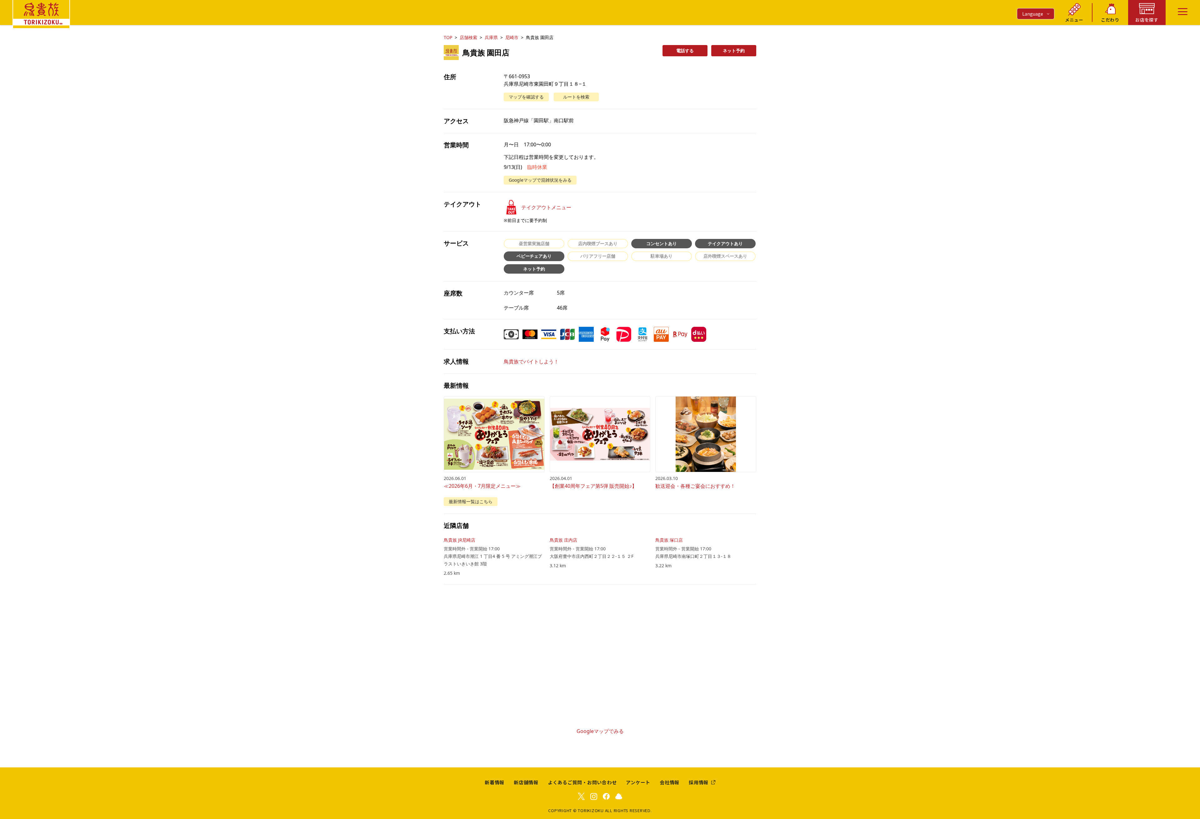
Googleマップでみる (600, 731)
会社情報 (669, 782)
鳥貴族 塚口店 (669, 540)
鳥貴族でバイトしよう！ (531, 361)
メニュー (1074, 20)
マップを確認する (526, 97)
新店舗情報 (526, 782)
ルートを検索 (576, 97)
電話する (685, 50)
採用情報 (698, 782)
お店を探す (1146, 20)
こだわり (1110, 20)
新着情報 (494, 782)
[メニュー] (1183, 11)
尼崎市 (511, 37)
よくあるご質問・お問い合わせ (582, 782)
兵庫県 (491, 37)
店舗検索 (468, 37)
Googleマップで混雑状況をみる (540, 180)
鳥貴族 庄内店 (563, 540)
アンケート (638, 782)
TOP (448, 37)
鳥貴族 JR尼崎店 (459, 540)
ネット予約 (734, 50)
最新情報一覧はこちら (470, 501)
